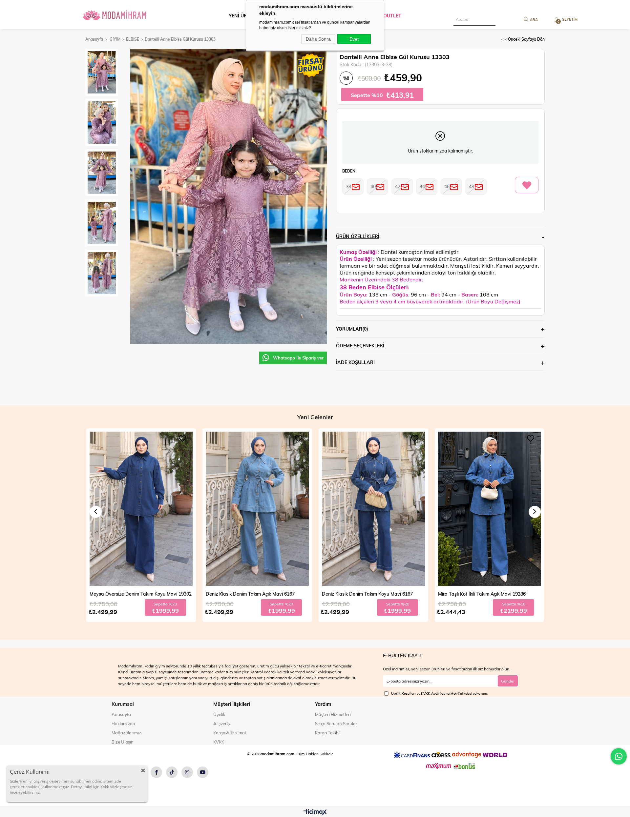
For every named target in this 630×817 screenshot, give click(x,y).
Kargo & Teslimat (229, 733)
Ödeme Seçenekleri (360, 345)
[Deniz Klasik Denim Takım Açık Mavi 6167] (141, 509)
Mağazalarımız (126, 733)
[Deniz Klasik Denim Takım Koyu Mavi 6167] (257, 509)
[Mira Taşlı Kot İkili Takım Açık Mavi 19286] (373, 509)
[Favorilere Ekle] (526, 185)
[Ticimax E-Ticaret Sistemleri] (315, 812)
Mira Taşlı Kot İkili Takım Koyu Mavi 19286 (482, 594)
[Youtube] (202, 772)
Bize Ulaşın (123, 742)
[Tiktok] (172, 772)
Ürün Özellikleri (357, 236)
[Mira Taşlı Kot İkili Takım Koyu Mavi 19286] (489, 509)
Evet (354, 39)
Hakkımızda (123, 723)
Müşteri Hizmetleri (333, 714)
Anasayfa (121, 714)
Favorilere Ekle (182, 438)
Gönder (507, 681)
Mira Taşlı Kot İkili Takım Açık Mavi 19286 (366, 594)
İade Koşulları (355, 362)
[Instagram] (187, 772)
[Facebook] (156, 772)
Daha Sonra (318, 39)
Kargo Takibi (327, 733)
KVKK (218, 742)
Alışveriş (221, 723)
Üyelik (219, 714)
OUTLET (392, 15)
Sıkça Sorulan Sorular (336, 723)
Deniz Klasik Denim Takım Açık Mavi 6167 (134, 594)
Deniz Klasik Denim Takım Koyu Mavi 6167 (251, 594)
